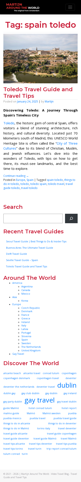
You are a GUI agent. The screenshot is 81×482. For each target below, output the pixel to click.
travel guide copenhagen (61, 433)
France (25, 314)
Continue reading (16, 176)
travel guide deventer (16, 438)
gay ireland (70, 393)
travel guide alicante (15, 433)
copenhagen (69, 373)
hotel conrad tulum (40, 408)
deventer (70, 378)
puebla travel (37, 418)
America (17, 282)
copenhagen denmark (16, 378)
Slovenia (26, 336)
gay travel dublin (66, 401)
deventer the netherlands (18, 386)
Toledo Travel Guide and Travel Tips (38, 92)
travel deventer (67, 428)
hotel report (69, 408)
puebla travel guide (65, 418)
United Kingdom (30, 350)
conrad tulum (51, 373)
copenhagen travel (48, 378)
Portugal (26, 332)
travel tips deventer (40, 443)
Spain (30, 180)
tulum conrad (11, 453)
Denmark (26, 311)
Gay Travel (18, 353)
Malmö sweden (52, 413)
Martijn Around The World (35, 473)
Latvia (24, 329)
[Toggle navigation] (70, 7)
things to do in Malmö (16, 428)
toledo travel (56, 184)
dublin (66, 385)
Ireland (25, 322)
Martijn (49, 101)
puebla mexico (12, 418)
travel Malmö (68, 438)
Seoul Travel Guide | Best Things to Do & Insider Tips (36, 241)
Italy (23, 325)
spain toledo (55, 180)
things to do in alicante (16, 423)
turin (25, 453)
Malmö (31, 413)
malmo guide (11, 413)
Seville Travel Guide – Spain (22, 260)
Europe (20, 180)
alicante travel (31, 373)
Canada (25, 290)
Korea (24, 300)
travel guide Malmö (45, 438)
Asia (14, 297)
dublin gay (9, 393)
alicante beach (12, 373)
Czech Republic (30, 307)
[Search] (71, 218)
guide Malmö (11, 408)
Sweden (26, 343)
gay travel (40, 400)
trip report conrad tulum (61, 448)
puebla (72, 413)
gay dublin (51, 393)
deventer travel (45, 386)
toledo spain (38, 184)
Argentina (27, 286)
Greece (25, 318)
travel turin (34, 448)
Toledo (8, 123)
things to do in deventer (62, 423)
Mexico (25, 293)
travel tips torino (13, 448)
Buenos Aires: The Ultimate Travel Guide (29, 247)
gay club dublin (30, 393)
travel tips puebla (66, 443)
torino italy (43, 428)
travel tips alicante (14, 443)
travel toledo (29, 188)
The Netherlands (31, 346)
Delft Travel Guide (16, 253)
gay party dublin (12, 401)
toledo (24, 184)
